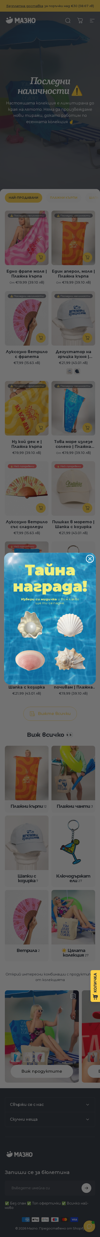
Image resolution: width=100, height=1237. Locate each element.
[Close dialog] (89, 558)
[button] (30, 624)
